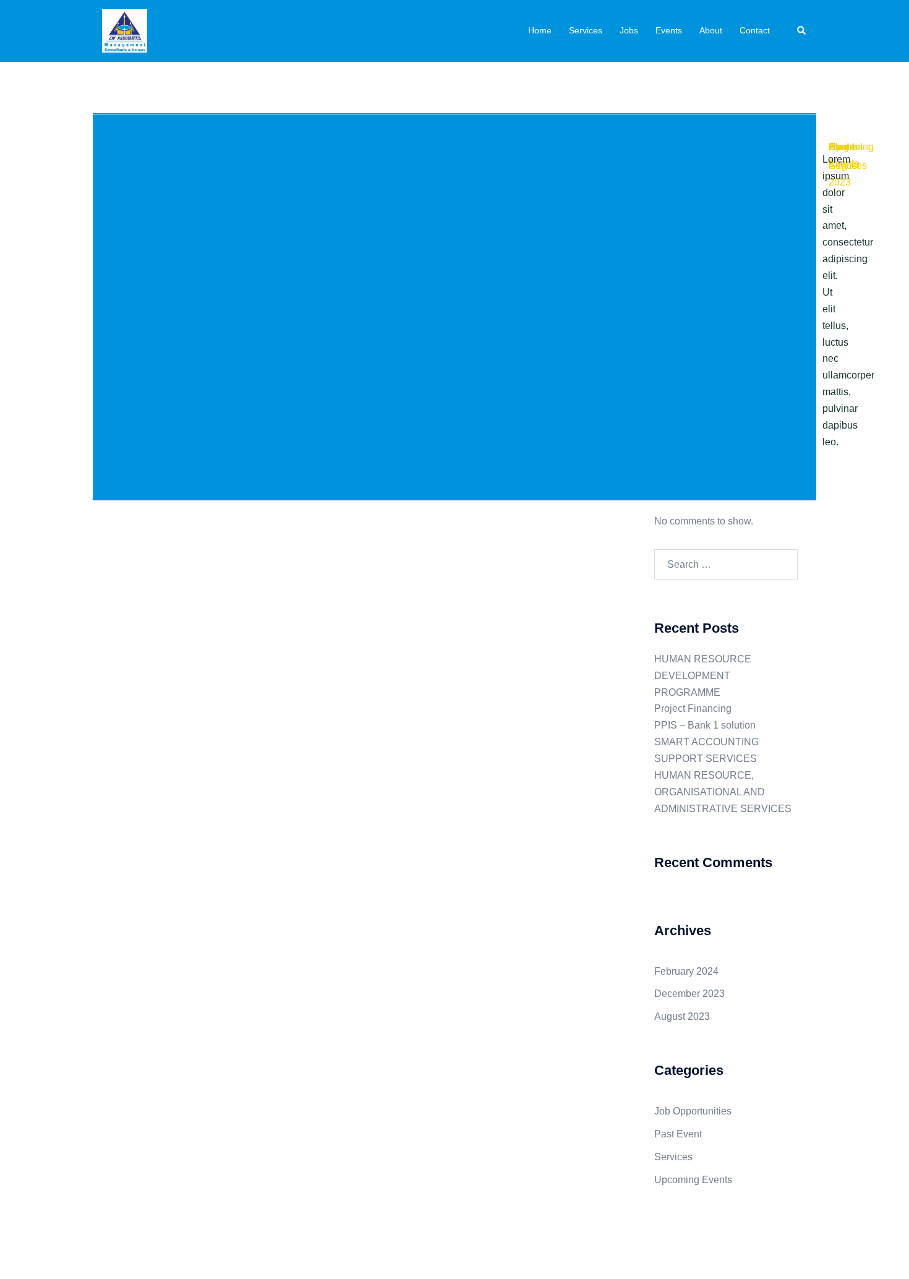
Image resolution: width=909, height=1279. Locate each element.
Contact (755, 30)
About (710, 30)
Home (540, 30)
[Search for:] (726, 564)
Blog (839, 147)
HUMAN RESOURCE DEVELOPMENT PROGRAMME (702, 676)
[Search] (802, 31)
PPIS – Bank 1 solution (705, 725)
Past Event (678, 1134)
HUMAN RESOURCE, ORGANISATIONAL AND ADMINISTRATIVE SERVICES (723, 792)
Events (668, 30)
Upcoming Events (693, 1179)
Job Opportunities (693, 1111)
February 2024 (686, 971)
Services (585, 30)
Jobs (629, 30)
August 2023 (682, 1016)
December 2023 (689, 993)
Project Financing (693, 708)
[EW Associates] (124, 30)
